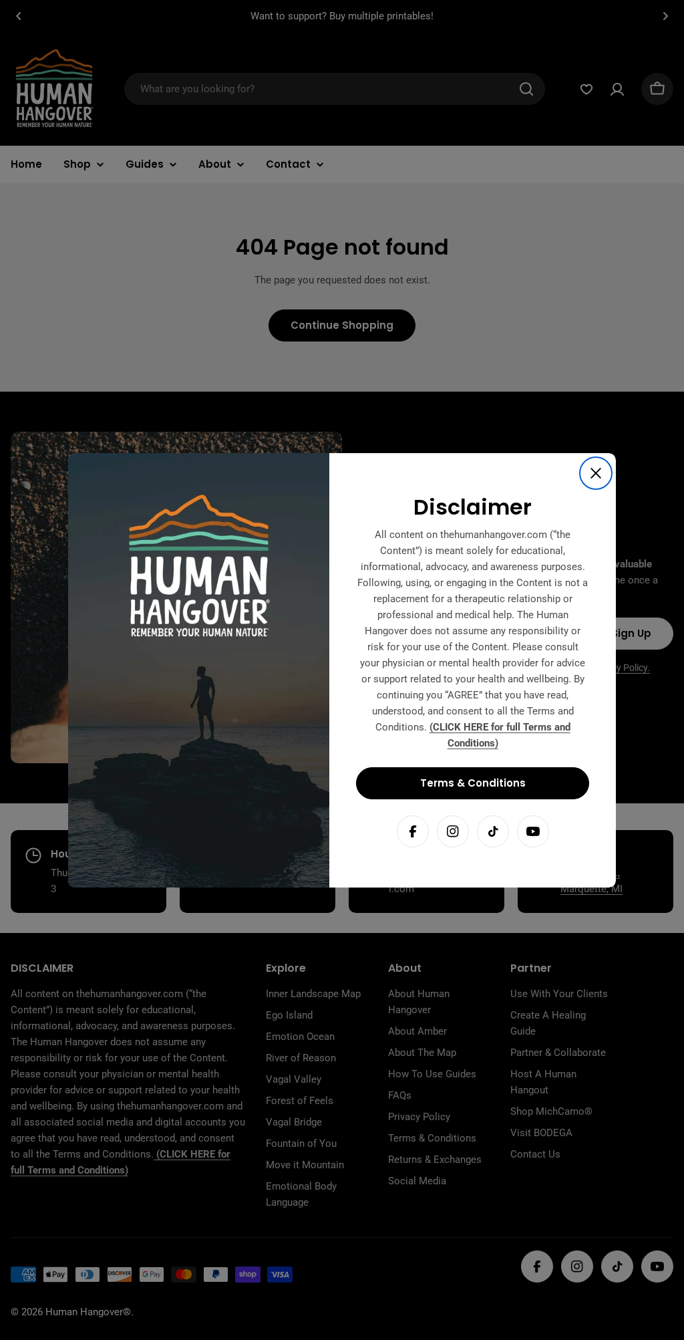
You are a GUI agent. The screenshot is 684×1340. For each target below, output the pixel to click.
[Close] (595, 473)
